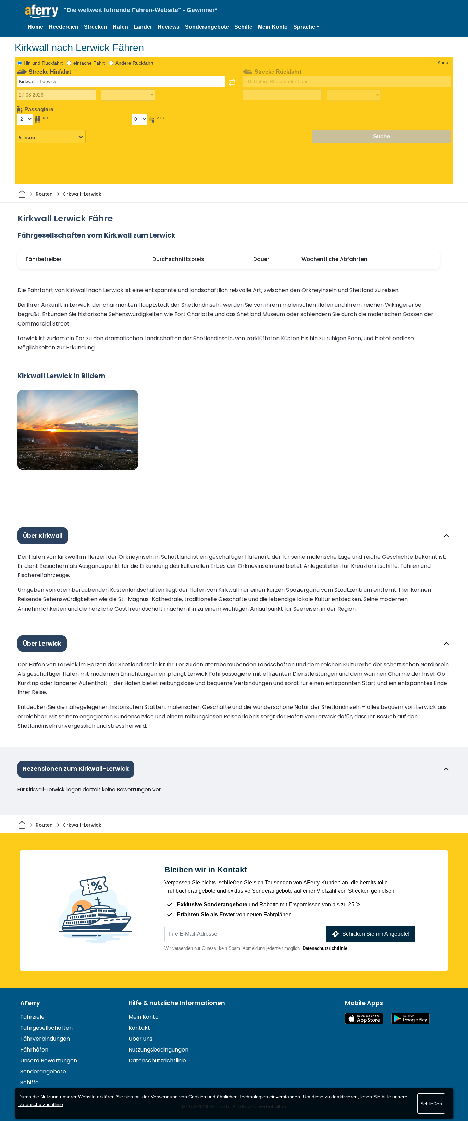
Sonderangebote (207, 27)
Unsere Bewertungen (48, 1061)
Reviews (169, 27)
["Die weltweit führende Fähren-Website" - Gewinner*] (41, 11)
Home (35, 27)
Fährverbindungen (45, 1039)
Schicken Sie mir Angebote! (375, 934)
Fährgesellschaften (46, 1028)
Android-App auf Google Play (410, 1018)
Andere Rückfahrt (134, 63)
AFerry (30, 1003)
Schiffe (243, 27)
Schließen (431, 1103)
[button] (306, 27)
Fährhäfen (34, 1050)
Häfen (120, 27)
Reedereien (63, 27)
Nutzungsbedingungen (158, 1050)
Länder (143, 27)
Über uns (140, 1039)
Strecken (95, 27)
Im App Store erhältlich (364, 1018)
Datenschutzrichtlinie (325, 948)
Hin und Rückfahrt (43, 63)
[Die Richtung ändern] (232, 82)
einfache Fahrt (89, 63)
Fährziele (32, 1017)
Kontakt (139, 1028)
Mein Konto (273, 27)
